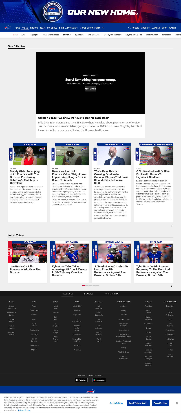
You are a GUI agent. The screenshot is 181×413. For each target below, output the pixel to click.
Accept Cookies (160, 403)
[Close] (177, 403)
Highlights (77, 315)
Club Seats (148, 323)
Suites (148, 332)
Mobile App (170, 339)
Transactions (34, 330)
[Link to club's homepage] (7, 27)
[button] (90, 88)
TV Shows (77, 350)
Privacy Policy (24, 410)
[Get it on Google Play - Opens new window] (99, 381)
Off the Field (77, 334)
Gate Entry (123, 315)
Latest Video (77, 306)
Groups (148, 328)
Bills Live (77, 310)
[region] (90, 403)
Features (56, 313)
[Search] (129, 27)
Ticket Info (148, 306)
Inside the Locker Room (77, 328)
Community (170, 334)
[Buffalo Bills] (90, 392)
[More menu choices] (103, 28)
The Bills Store (123, 352)
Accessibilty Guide (123, 319)
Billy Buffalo (170, 330)
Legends (34, 350)
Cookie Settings (116, 403)
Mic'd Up (77, 345)
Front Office (34, 345)
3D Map (123, 347)
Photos (170, 350)
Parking (123, 310)
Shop (170, 319)
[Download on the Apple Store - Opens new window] (81, 380)
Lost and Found (123, 330)
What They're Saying (55, 339)
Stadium (123, 306)
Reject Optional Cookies (138, 403)
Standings (34, 334)
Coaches (34, 315)
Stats (34, 319)
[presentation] (172, 225)
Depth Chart (34, 310)
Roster (34, 306)
